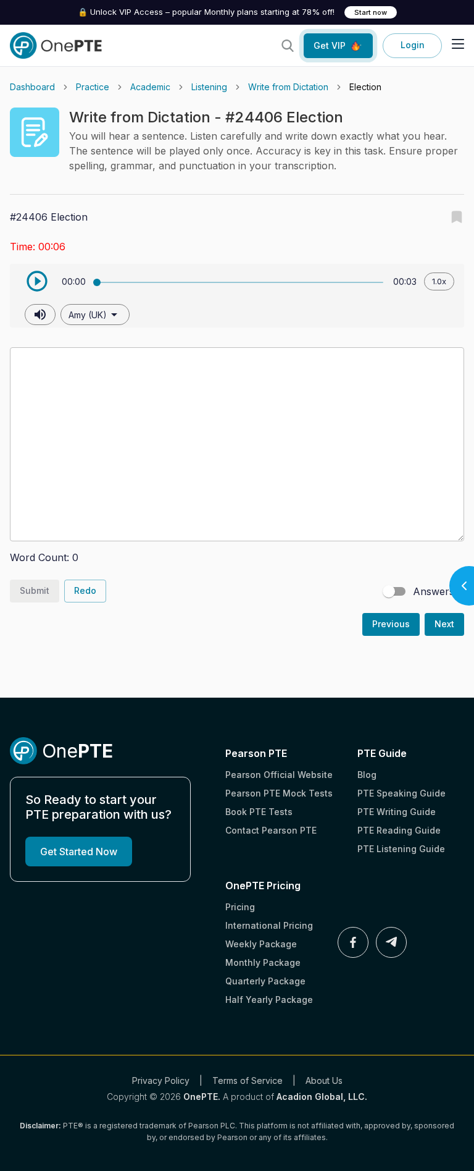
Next (444, 624)
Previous (391, 624)
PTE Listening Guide (401, 848)
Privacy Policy (160, 1080)
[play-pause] (37, 281)
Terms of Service (247, 1080)
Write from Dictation (288, 87)
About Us (324, 1080)
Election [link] (365, 87)
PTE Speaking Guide (401, 793)
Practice (92, 87)
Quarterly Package (265, 981)
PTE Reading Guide (399, 830)
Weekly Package (261, 944)
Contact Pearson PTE (271, 830)
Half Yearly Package (269, 999)
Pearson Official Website (279, 774)
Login (413, 45)
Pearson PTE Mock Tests (279, 793)
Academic (150, 87)
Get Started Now (78, 851)
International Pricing (269, 925)
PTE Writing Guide (396, 811)
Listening (209, 87)
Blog (366, 774)
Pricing (240, 907)
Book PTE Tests (259, 811)
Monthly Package (263, 962)
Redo (85, 590)
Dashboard (32, 87)
